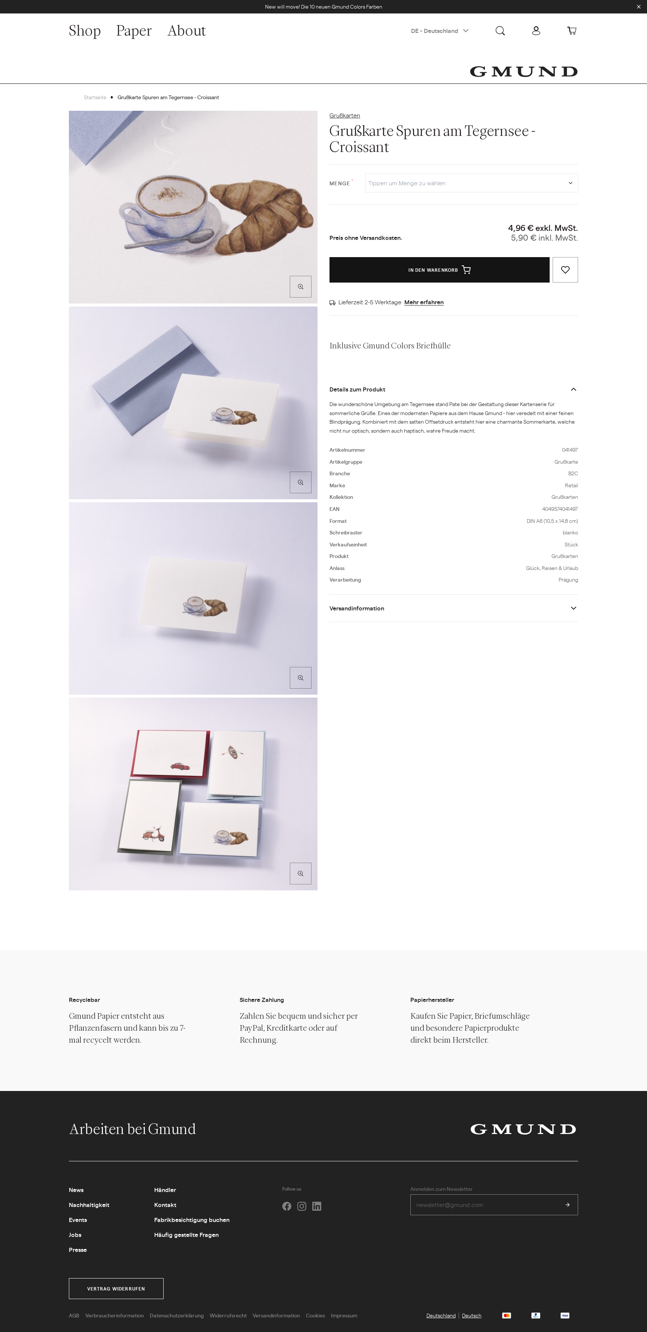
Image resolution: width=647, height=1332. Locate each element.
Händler (165, 1190)
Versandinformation (356, 608)
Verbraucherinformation (114, 1315)
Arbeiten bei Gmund (133, 1129)
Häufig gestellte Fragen (186, 1234)
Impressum (344, 1315)
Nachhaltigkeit (89, 1204)
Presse (78, 1249)
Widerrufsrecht (228, 1315)
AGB (74, 1315)
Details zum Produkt (357, 389)
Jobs (75, 1234)
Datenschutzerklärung (177, 1315)
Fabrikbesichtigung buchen (192, 1219)
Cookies (315, 1315)
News (76, 1190)
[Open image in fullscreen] (301, 287)
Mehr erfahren (424, 302)
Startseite (95, 97)
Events (78, 1219)
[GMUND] (524, 71)
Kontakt (165, 1204)
